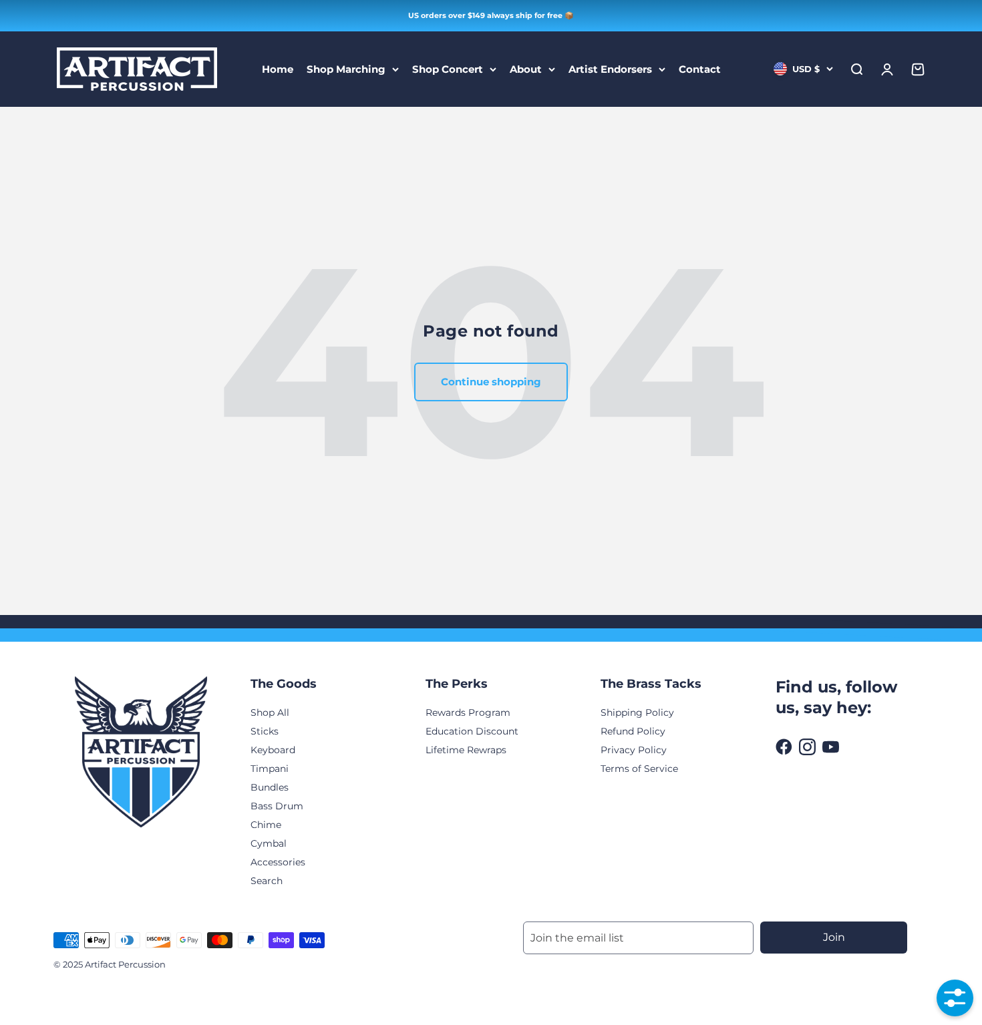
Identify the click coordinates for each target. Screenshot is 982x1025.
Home (277, 68)
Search (267, 881)
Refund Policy (633, 731)
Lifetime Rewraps (466, 750)
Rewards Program (468, 712)
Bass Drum (277, 806)
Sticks (265, 731)
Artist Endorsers (610, 68)
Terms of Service (639, 769)
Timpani (270, 769)
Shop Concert (447, 68)
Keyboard (273, 750)
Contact (700, 68)
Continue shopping (491, 381)
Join (834, 937)
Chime (266, 825)
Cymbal (269, 843)
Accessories (278, 862)
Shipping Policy (637, 712)
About (526, 68)
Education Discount (472, 731)
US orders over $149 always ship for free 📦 (491, 15)
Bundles (270, 787)
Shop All (270, 712)
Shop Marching (346, 68)
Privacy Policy (634, 750)
